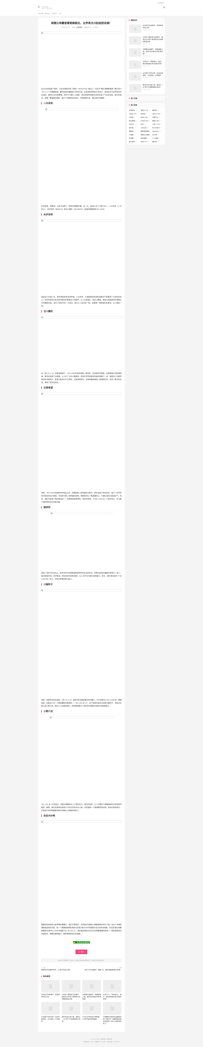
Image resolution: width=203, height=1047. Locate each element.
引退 (143, 124)
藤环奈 (155, 110)
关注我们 (161, 3)
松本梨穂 (145, 138)
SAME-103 (133, 114)
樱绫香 (132, 131)
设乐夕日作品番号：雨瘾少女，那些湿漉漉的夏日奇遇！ (103, 970)
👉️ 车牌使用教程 (81, 942)
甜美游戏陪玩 (146, 131)
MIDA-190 (145, 117)
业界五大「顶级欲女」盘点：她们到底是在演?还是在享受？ (112, 997)
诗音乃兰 (156, 117)
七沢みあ (145, 128)
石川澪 (155, 135)
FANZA (133, 124)
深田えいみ (145, 110)
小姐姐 (132, 135)
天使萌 (132, 138)
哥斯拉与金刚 (146, 135)
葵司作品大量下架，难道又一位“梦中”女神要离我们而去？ (71, 1019)
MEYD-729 (157, 114)
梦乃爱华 (133, 142)
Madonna (156, 131)
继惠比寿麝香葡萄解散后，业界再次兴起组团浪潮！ (81, 23)
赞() (95, 27)
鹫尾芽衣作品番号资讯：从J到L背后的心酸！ (56, 970)
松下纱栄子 (157, 128)
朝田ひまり (157, 121)
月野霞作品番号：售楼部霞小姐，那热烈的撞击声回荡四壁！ (91, 997)
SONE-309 (145, 121)
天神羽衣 (133, 110)
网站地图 (109, 1039)
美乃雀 (132, 128)
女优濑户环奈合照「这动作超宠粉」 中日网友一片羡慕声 (50, 1019)
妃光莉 (144, 114)
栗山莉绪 (133, 121)
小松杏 (132, 117)
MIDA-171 (145, 142)
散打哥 (155, 142)
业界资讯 (54, 13)
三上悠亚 (156, 138)
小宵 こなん (157, 124)
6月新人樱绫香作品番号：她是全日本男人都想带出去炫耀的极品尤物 (71, 997)
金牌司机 (39, 7)
